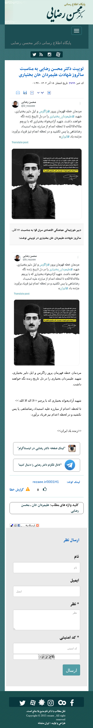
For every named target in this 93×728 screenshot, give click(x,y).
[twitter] (34, 54)
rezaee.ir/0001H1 (46, 482)
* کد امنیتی (69, 637)
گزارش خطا (17, 490)
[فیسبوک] (72, 702)
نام (76, 556)
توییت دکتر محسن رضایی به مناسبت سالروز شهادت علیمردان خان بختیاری (51, 72)
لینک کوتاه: (73, 482)
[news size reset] (40, 92)
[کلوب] (61, 702)
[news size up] (49, 92)
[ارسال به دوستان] (18, 92)
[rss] (41, 54)
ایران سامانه (44, 723)
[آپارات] (58, 54)
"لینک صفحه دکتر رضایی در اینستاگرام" (41, 448)
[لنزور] (41, 703)
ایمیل (74, 580)
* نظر (74, 604)
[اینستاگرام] (49, 54)
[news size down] (32, 92)
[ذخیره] (25, 92)
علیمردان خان (40, 505)
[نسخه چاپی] (13, 92)
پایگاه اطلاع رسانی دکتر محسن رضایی (41, 42)
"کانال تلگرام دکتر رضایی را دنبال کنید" (40, 465)
